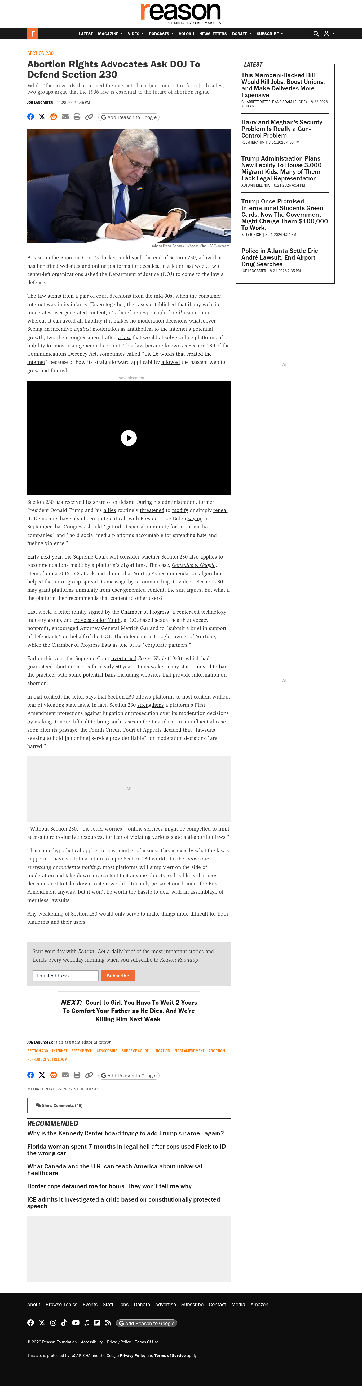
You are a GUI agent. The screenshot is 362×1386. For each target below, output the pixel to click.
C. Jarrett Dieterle (257, 101)
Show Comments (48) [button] (61, 1105)
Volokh (186, 33)
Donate (240, 33)
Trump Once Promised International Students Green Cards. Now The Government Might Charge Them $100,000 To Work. (284, 214)
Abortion (217, 1051)
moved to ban (211, 666)
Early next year (44, 557)
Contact (217, 1304)
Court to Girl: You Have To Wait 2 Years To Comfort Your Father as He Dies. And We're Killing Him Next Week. (128, 1010)
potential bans (99, 675)
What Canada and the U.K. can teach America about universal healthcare (114, 1169)
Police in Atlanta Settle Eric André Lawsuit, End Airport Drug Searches (279, 257)
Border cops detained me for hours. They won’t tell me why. (110, 1186)
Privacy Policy (119, 1341)
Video (134, 33)
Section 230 (40, 52)
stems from (61, 296)
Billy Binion (251, 234)
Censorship (107, 1051)
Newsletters (213, 33)
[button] (329, 33)
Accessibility (92, 1341)
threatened (152, 510)
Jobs (124, 1304)
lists (106, 645)
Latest (86, 33)
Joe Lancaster (40, 102)
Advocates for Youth (97, 620)
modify (180, 510)
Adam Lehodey (294, 101)
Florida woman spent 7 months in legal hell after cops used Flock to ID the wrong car (126, 1149)
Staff (108, 1304)
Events (90, 1304)
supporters (39, 858)
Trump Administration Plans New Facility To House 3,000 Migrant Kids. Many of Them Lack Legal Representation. (281, 168)
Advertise (165, 1304)
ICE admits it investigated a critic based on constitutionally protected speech (123, 1202)
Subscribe (268, 33)
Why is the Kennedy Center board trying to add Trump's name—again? (125, 1133)
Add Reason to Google (131, 117)
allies (110, 510)
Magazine (109, 33)
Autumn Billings (255, 185)
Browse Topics (61, 1304)
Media (238, 1304)
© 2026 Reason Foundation (52, 1341)
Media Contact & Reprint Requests (63, 1088)
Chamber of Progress (145, 612)
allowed (170, 362)
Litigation (161, 1051)
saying (195, 518)
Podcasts (159, 33)
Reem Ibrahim (253, 142)
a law (124, 337)
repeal (220, 510)
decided (172, 730)
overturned (123, 658)
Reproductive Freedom (47, 1059)
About (33, 1304)
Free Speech (82, 1051)
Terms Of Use (147, 1341)
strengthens (150, 705)
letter (64, 612)
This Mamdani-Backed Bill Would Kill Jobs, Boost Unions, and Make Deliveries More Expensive (283, 85)
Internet (59, 1051)
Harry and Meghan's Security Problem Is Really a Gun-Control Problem (281, 128)
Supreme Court (135, 1051)
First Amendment (189, 1051)
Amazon (259, 1304)
